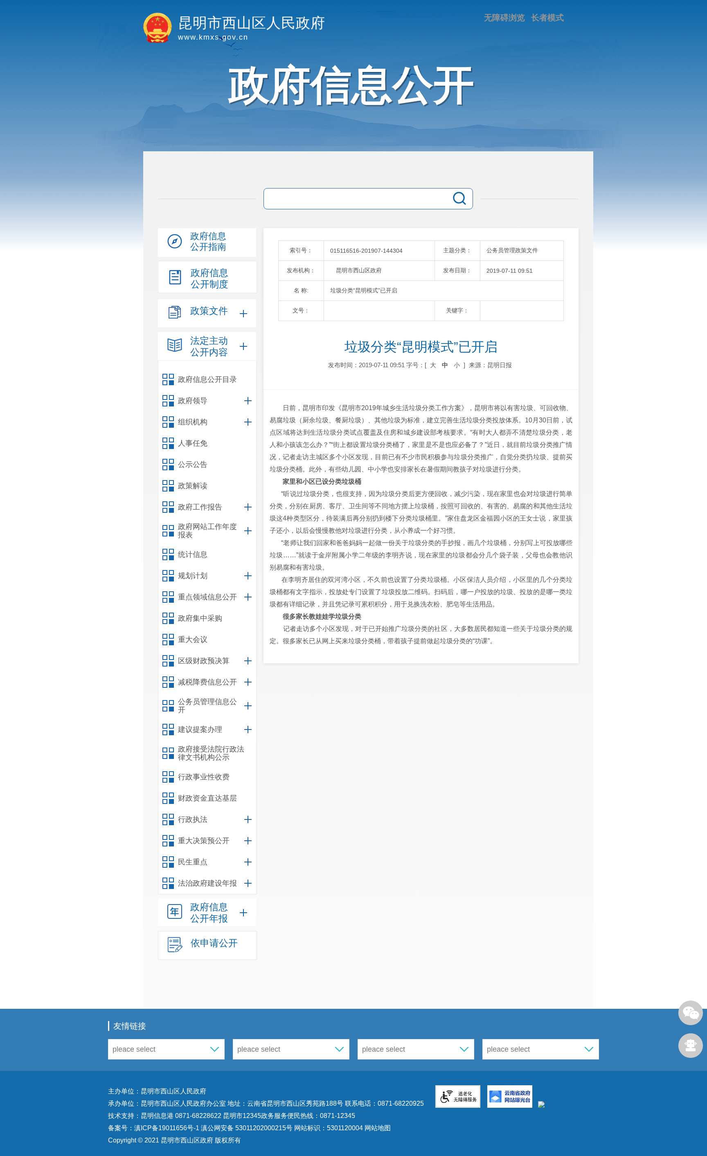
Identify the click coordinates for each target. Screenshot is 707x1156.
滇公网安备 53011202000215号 (247, 1128)
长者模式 (547, 17)
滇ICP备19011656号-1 (167, 1128)
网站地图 (377, 1128)
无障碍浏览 (504, 17)
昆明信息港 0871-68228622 (181, 1115)
